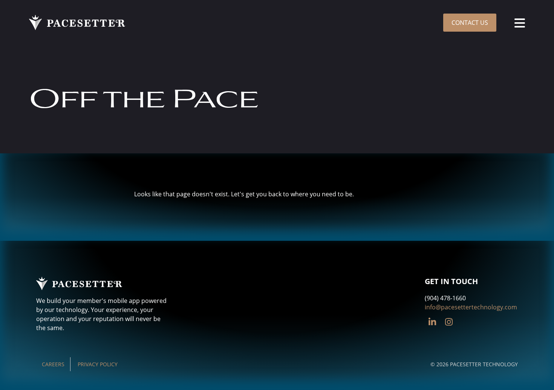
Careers (53, 364)
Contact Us (469, 22)
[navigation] (519, 23)
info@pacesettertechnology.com (471, 307)
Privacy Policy (98, 364)
